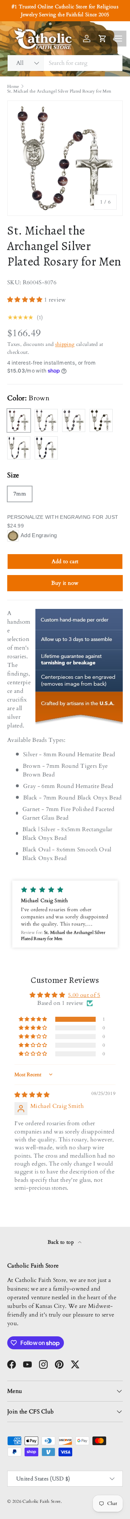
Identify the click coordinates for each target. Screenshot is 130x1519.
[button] (25, 300)
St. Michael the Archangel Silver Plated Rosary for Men (59, 91)
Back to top (61, 1242)
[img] (32, 1095)
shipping (65, 344)
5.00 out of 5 (84, 995)
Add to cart (65, 561)
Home (13, 86)
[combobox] (65, 63)
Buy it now (64, 583)
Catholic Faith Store (41, 1501)
